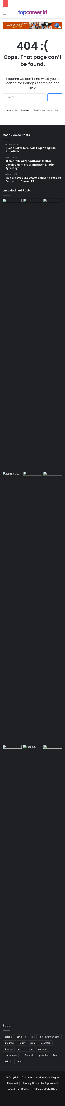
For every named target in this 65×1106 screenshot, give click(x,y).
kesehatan (45, 1043)
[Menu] (4, 14)
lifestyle (9, 1049)
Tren (55, 1055)
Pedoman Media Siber (46, 110)
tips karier (43, 1055)
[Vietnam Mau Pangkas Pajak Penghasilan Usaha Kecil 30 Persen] (52, 881)
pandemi (42, 1049)
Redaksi (25, 110)
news (30, 1049)
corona (8, 1036)
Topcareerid (51, 1083)
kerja (32, 1043)
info (33, 1036)
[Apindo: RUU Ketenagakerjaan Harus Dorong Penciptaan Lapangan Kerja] (32, 334)
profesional (27, 1055)
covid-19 (21, 1036)
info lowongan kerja (50, 1036)
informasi (9, 1043)
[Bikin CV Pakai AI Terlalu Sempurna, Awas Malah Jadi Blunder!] (32, 881)
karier (22, 1043)
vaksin (8, 1061)
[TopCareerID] (32, 13)
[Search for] (60, 14)
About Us (11, 110)
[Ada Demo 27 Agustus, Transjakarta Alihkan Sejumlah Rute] (52, 334)
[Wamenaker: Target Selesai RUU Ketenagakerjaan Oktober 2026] (12, 204)
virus (18, 1061)
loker (20, 1049)
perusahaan (11, 1055)
